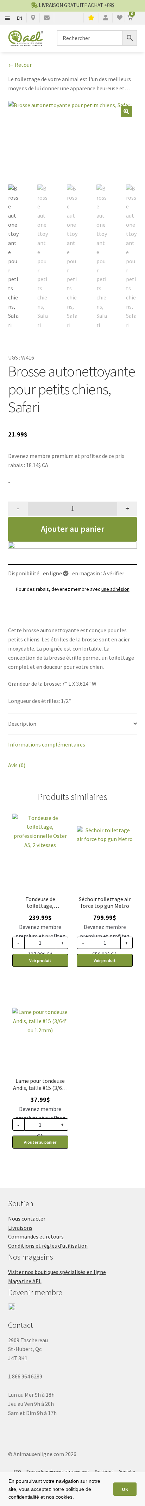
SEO (17, 1472)
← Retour (20, 64)
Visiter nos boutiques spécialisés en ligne (57, 1271)
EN (19, 18)
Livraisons (20, 1227)
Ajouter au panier (72, 528)
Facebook (104, 1472)
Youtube (127, 1472)
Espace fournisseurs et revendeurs (57, 1472)
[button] (126, 111)
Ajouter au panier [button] (40, 1142)
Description (22, 723)
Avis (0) (16, 765)
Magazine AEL (25, 1281)
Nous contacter (26, 1218)
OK (125, 1489)
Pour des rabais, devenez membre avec (73, 589)
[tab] (72, 724)
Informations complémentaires (46, 744)
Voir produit (40, 960)
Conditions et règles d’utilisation (48, 1245)
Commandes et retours (36, 1236)
